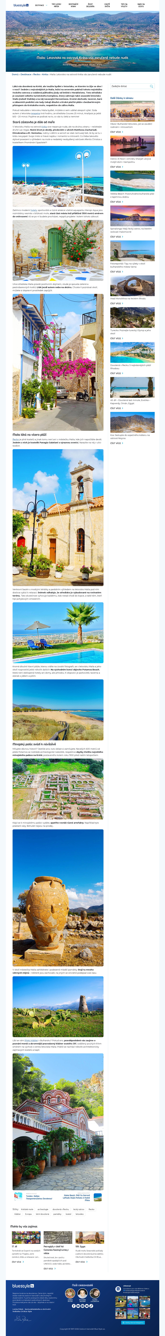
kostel (68, 1214)
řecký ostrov (78, 1209)
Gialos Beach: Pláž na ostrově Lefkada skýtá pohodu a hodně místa (76, 1198)
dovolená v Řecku (61, 1209)
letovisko (80, 1214)
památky (57, 1214)
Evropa (28, 1214)
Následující (84, 1193)
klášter (17, 1214)
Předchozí (31, 1193)
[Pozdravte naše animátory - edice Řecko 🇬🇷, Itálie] (120, 1301)
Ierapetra (35, 113)
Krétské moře (27, 1209)
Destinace (83, 65)
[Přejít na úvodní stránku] (21, 5)
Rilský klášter (31, 1040)
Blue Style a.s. (99, 1329)
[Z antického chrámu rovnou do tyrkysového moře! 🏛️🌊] (132, 1301)
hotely (34, 210)
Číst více (17, 1262)
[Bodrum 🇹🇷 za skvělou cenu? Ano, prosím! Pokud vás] (144, 1301)
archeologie (43, 1209)
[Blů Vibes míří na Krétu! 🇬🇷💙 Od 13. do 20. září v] (132, 1313)
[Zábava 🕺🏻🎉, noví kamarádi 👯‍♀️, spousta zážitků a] (144, 1313)
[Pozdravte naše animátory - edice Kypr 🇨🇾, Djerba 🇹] (120, 1313)
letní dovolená (42, 1214)
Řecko (92, 65)
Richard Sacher (70, 65)
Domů (15, 74)
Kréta (99, 65)
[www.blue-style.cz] (23, 1287)
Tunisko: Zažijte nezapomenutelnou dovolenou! (39, 1197)
